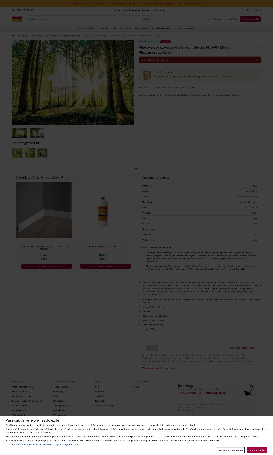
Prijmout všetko (257, 450)
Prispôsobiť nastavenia (230, 450)
